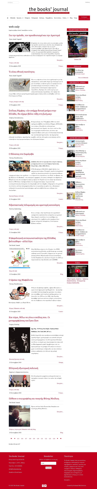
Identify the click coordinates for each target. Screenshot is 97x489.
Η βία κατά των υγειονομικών (80, 87)
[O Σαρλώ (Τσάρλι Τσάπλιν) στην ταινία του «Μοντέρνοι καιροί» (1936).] (19, 47)
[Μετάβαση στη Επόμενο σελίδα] (57, 438)
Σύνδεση (87, 2)
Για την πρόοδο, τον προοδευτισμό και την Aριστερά (34, 35)
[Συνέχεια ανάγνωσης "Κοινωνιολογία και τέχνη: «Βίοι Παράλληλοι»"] (71, 117)
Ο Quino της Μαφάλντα (21, 279)
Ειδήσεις (11, 429)
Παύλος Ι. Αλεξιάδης (80, 90)
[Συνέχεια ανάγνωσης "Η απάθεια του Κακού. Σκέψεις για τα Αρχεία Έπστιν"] (71, 107)
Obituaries (16, 308)
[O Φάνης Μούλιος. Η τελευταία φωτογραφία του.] (19, 416)
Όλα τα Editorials (83, 77)
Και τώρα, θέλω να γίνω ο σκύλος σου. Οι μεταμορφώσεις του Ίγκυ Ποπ (29, 319)
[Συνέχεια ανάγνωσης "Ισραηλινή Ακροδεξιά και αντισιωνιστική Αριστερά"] (71, 174)
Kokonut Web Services (79, 485)
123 (50, 438)
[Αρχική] (8, 18)
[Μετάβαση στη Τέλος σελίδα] (60, 438)
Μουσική (11, 359)
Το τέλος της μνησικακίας (79, 71)
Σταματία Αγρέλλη (79, 253)
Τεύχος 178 (77, 59)
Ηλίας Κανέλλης (79, 187)
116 (22, 438)
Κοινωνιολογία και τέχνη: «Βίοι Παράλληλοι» (81, 116)
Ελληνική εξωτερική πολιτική (23, 368)
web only (16, 63)
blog (10, 271)
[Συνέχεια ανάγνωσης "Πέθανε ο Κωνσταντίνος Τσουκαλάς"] (71, 185)
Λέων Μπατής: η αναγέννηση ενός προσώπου (80, 153)
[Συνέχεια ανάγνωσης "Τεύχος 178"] (77, 44)
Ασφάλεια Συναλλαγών (15, 472)
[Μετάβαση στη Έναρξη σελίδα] (11, 438)
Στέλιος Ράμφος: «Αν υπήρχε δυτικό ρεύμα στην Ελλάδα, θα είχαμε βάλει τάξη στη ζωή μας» (32, 112)
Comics (61, 199)
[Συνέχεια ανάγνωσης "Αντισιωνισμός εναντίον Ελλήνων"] (71, 143)
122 (46, 438)
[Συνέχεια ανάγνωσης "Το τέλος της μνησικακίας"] (71, 72)
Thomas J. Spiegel (79, 110)
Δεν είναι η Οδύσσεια (78, 251)
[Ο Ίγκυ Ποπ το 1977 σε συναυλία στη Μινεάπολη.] (19, 340)
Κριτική (11, 196)
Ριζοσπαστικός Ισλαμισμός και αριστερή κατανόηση (34, 204)
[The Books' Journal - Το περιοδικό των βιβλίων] (48, 10)
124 (54, 438)
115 (18, 438)
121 (42, 438)
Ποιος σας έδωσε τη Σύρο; (80, 96)
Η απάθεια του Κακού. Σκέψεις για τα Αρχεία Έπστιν (81, 107)
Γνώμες (11, 63)
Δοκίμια (16, 101)
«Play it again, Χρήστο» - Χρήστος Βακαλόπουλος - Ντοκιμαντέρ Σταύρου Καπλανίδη (77, 281)
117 (26, 438)
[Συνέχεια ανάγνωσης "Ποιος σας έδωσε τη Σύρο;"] (71, 97)
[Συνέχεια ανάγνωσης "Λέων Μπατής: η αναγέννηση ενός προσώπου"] (71, 153)
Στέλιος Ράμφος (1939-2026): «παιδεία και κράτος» (80, 195)
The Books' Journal (80, 74)
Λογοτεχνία (18, 429)
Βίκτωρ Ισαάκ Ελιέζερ (80, 178)
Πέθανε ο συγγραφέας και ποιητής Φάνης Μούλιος (34, 398)
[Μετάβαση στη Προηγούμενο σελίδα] (14, 438)
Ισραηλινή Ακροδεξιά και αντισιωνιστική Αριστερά (80, 173)
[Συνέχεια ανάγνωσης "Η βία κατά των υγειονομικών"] (71, 88)
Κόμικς (16, 196)
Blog (61, 274)
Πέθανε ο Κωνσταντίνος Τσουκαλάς (80, 184)
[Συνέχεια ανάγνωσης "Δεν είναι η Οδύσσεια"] (71, 252)
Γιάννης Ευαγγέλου (80, 156)
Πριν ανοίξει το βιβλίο (80, 125)
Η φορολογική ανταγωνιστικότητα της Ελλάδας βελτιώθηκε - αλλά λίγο (32, 239)
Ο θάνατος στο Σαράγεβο (21, 153)
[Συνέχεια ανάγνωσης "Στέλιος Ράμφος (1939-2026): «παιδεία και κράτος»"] (71, 195)
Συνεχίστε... (60, 60)
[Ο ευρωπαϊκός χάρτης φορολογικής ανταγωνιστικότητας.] (19, 258)
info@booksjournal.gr (15, 469)
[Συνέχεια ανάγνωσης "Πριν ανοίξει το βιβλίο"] (71, 127)
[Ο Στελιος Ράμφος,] (19, 127)
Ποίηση (61, 362)
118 (30, 438)
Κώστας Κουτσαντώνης (80, 120)
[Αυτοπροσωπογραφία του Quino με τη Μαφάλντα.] (19, 293)
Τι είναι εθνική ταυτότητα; (22, 71)
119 (34, 438)
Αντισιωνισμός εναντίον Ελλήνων (81, 142)
